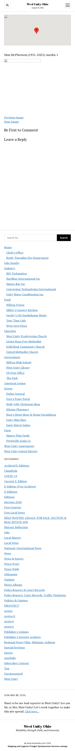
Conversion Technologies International (31, 289)
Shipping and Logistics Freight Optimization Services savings (37, 746)
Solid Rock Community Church (25, 347)
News (7, 553)
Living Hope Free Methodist (23, 341)
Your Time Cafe (16, 320)
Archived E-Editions (16, 465)
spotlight (10, 658)
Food (7, 300)
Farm (7, 430)
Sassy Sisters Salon (18, 425)
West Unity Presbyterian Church (26, 336)
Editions (9, 497)
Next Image (11, 122)
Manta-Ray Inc (15, 284)
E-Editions (10, 492)
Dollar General (15, 394)
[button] (36, 30)
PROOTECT (11, 606)
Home (8, 247)
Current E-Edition (15, 481)
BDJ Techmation (16, 273)
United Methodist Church (22, 352)
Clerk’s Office (14, 252)
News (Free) (11, 564)
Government (12, 357)
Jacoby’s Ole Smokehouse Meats (26, 315)
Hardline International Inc (23, 279)
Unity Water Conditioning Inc (25, 294)
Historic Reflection (16, 527)
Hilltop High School (18, 362)
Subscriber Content (16, 663)
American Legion (15, 383)
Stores (8, 388)
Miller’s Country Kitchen (22, 310)
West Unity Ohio (37, 4)
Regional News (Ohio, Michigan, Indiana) (29, 642)
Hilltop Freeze (15, 305)
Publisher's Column (16, 632)
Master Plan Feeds (17, 435)
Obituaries (10, 574)
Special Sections (14, 647)
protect (9, 621)
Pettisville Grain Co (18, 441)
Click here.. (32, 711)
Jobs (7, 532)
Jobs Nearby (11, 263)
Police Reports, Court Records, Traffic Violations (35, 595)
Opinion (9, 579)
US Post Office (15, 373)
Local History (12, 538)
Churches (10, 331)
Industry (9, 268)
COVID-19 (10, 476)
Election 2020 (13, 502)
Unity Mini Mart (16, 420)
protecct (9, 616)
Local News (11, 543)
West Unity (11, 679)
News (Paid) (11, 569)
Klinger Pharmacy (17, 409)
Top (6, 668)
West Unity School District (21, 451)
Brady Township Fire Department (27, 258)
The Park (12, 378)
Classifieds (10, 471)
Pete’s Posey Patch (18, 399)
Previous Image (14, 117)
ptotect (9, 626)
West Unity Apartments (19, 446)
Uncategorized (13, 674)
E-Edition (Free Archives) (20, 486)
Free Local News (14, 512)
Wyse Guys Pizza (16, 326)
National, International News (22, 548)
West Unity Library (18, 367)
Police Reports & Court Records (24, 590)
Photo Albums (13, 585)
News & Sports (13, 559)
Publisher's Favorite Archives (22, 637)
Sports (8, 653)
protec (8, 611)
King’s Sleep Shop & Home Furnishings (31, 415)
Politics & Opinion (16, 600)
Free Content (12, 507)
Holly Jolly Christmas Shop (23, 404)
